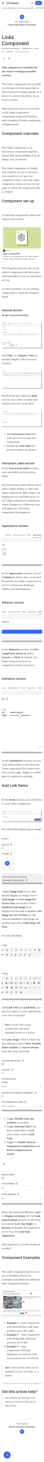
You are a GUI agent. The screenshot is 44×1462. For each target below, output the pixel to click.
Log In (38, 3)
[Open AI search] (32, 3)
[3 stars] (21, 52)
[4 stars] (23, 52)
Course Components (26, 8)
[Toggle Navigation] (3, 3)
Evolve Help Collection (9, 8)
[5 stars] (25, 52)
